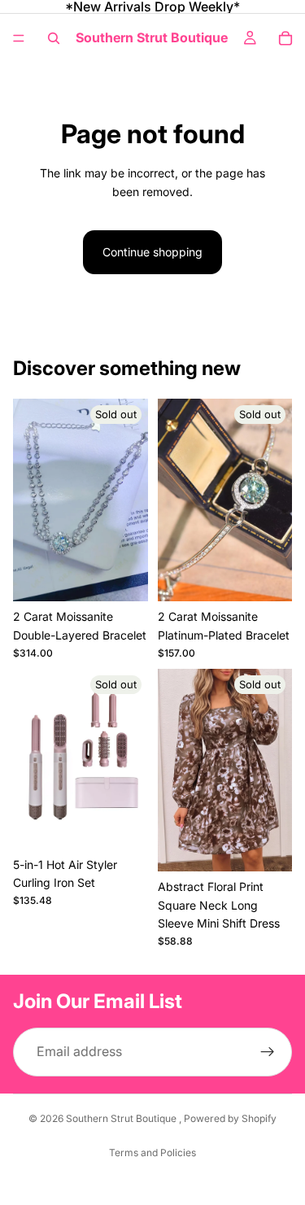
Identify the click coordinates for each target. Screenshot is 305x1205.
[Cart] (285, 38)
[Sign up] (268, 1052)
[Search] (54, 38)
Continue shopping (152, 252)
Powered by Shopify (230, 1118)
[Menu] (18, 38)
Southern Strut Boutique (122, 1118)
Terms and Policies (152, 1152)
